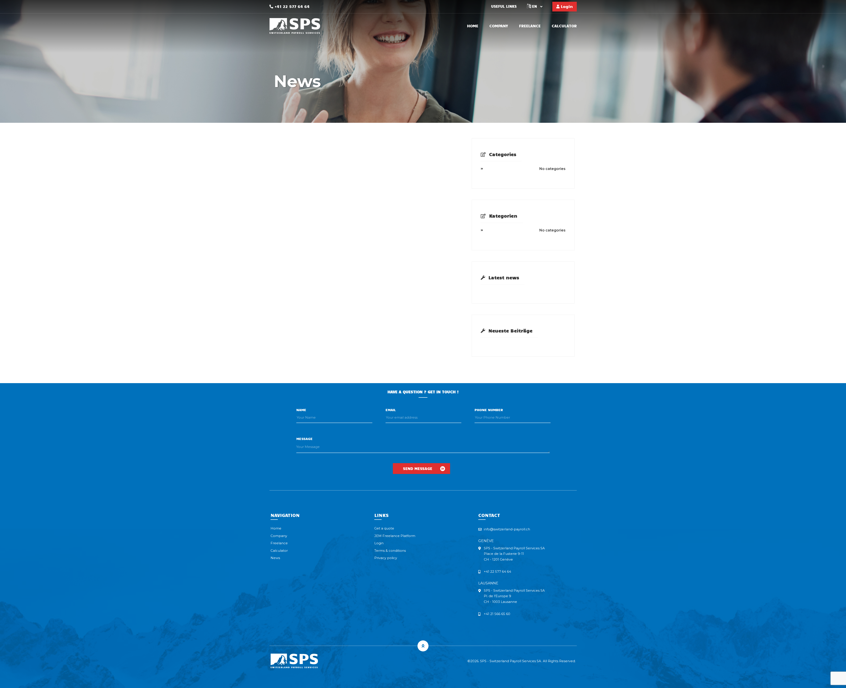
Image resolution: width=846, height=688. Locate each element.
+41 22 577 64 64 (291, 6)
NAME (301, 410)
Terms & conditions (390, 550)
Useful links (504, 6)
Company (498, 26)
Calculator (564, 26)
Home (472, 26)
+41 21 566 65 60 (497, 614)
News (275, 558)
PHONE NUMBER (489, 410)
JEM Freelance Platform (394, 536)
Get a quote (384, 528)
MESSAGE (304, 438)
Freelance (530, 26)
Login (566, 6)
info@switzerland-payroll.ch (507, 529)
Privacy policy (385, 558)
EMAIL (391, 410)
